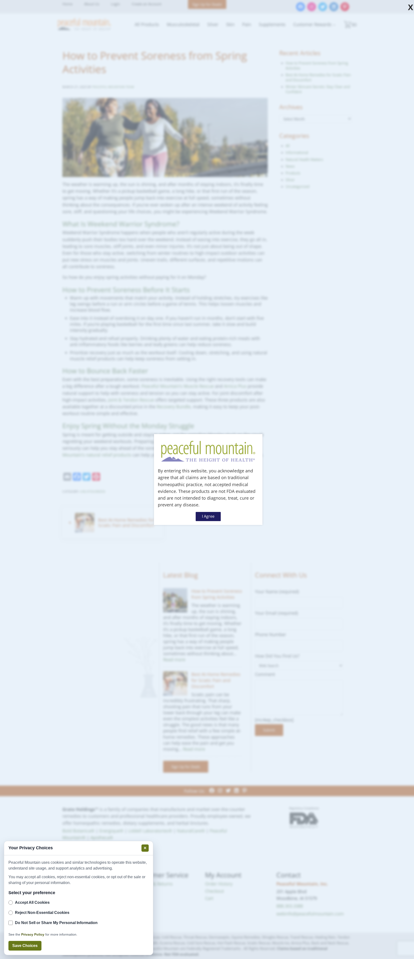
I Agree (208, 516)
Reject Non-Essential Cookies (42, 913)
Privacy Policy (32, 934)
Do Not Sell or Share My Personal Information (56, 923)
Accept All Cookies (32, 902)
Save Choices (25, 946)
